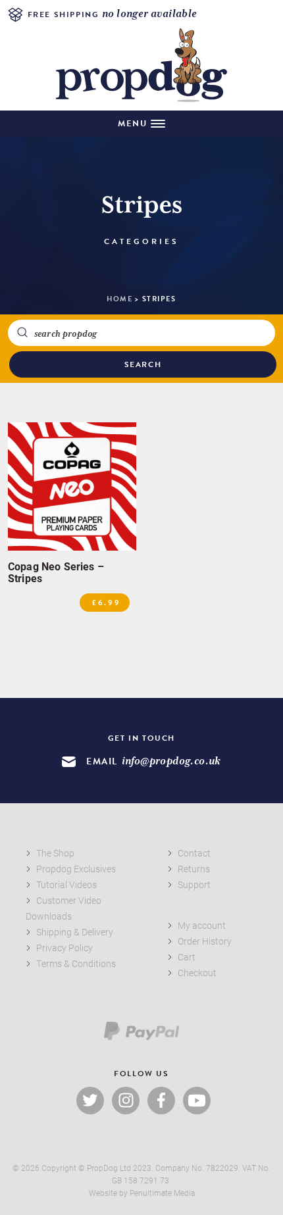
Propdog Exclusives (76, 868)
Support (194, 884)
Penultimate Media (162, 1192)
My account (202, 925)
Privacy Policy (64, 947)
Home (119, 299)
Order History (205, 941)
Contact (194, 853)
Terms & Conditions (76, 963)
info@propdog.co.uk (171, 761)
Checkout (197, 972)
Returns (194, 868)
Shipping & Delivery (74, 932)
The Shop (55, 853)
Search (143, 364)
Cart (186, 957)
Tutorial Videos (66, 884)
